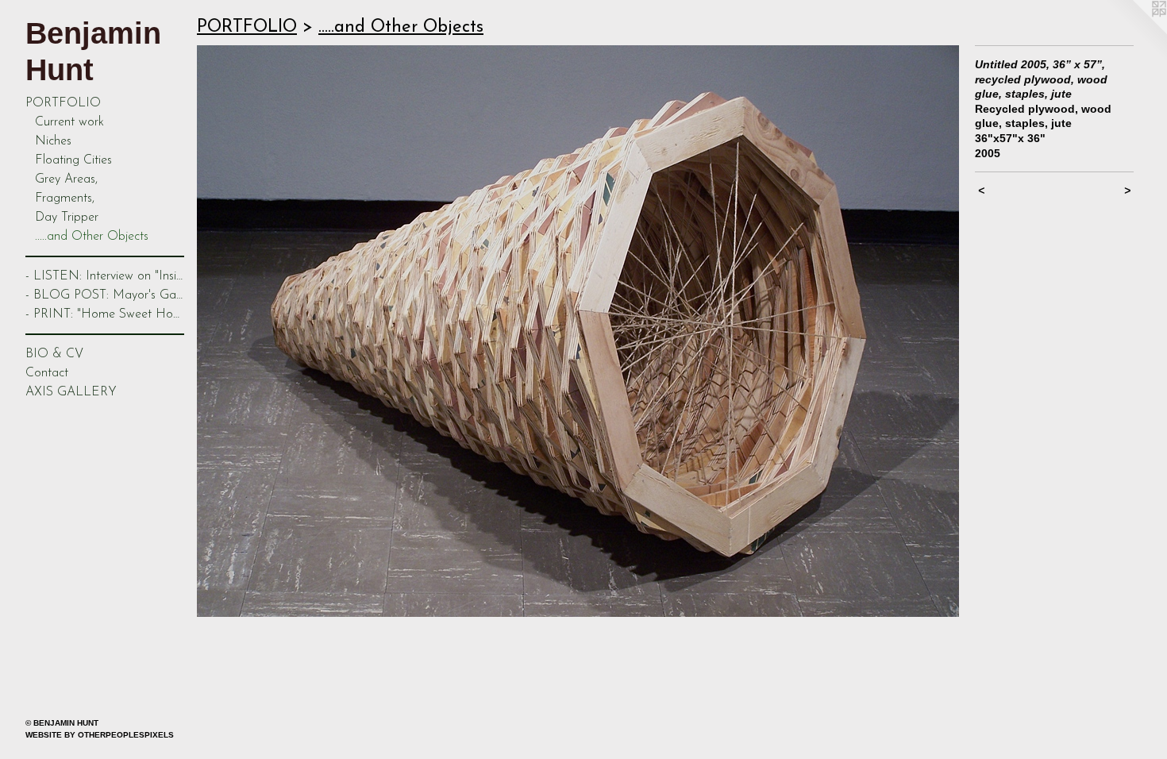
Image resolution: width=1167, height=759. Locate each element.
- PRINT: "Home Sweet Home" (104, 314)
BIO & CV (54, 354)
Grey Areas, (66, 179)
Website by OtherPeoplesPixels (99, 734)
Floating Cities (73, 160)
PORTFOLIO (63, 103)
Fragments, (64, 198)
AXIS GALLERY (71, 392)
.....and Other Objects (91, 236)
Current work (69, 122)
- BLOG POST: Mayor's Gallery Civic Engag (104, 295)
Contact (46, 373)
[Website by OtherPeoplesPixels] (1135, 32)
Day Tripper (66, 217)
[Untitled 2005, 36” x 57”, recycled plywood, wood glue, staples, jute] (578, 331)
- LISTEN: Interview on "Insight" (104, 276)
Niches (53, 141)
